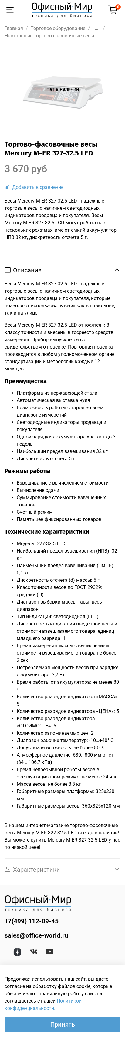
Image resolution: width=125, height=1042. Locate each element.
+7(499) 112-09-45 (32, 921)
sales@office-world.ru (36, 935)
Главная (14, 28)
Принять (62, 1024)
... (96, 28)
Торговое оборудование (58, 28)
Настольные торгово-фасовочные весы (49, 36)
